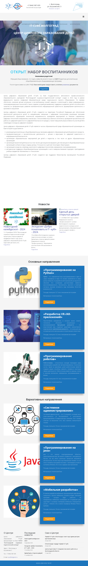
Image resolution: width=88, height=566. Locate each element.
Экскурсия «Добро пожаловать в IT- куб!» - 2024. (43, 229)
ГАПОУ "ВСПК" (48, 563)
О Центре (8, 24)
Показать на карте (54, 8)
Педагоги (54, 24)
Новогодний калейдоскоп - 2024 (14, 228)
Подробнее (44, 89)
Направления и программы (30, 24)
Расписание (63, 24)
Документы (45, 24)
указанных (65, 85)
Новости (16, 24)
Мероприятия (74, 24)
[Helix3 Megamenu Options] (83, 16)
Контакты (8, 32)
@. (12, 557)
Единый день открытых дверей (69, 213)
